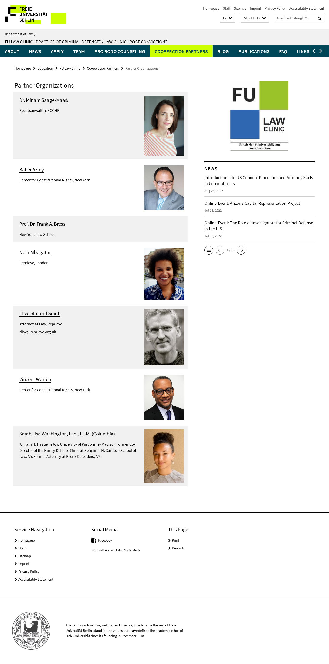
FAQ (283, 51)
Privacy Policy (275, 8)
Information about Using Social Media (115, 550)
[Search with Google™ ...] (319, 18)
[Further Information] (164, 125)
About (12, 51)
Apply (57, 51)
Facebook (105, 540)
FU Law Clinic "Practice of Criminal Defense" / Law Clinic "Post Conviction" (86, 42)
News (35, 51)
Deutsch (178, 548)
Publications (254, 51)
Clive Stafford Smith (39, 313)
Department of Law (20, 34)
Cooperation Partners (181, 51)
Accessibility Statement (306, 8)
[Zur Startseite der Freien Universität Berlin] (40, 14)
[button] (227, 18)
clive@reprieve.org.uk (37, 331)
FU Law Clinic (70, 68)
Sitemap (240, 8)
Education (45, 68)
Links (303, 51)
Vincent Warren (35, 379)
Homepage (211, 8)
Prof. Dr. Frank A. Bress (42, 224)
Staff (226, 8)
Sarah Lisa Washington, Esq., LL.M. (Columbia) (67, 433)
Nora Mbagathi (34, 252)
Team (79, 51)
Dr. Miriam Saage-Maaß (43, 100)
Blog (223, 51)
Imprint (255, 8)
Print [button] (175, 540)
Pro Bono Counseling (119, 51)
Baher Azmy (31, 169)
